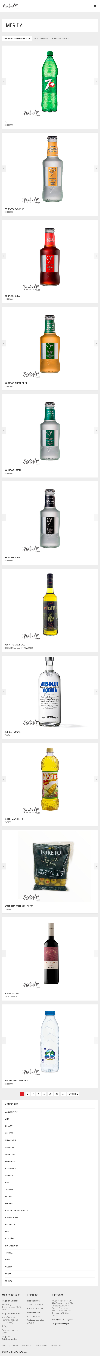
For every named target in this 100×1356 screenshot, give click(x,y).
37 (63, 1094)
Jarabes (9, 1189)
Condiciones (41, 1345)
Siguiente (73, 1094)
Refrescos (9, 125)
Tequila (8, 1253)
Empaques (10, 1161)
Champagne (10, 1140)
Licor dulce (21, 648)
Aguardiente (11, 1112)
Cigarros (9, 1147)
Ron (7, 1231)
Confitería (10, 1154)
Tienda (14, 1345)
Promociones (11, 1217)
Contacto (56, 1345)
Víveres (8, 822)
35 (50, 1094)
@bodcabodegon (62, 1323)
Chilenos (13, 997)
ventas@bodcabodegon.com (63, 1319)
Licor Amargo (10, 648)
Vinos (7, 997)
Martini (8, 1203)
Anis (7, 1119)
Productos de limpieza (16, 1210)
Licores (30, 648)
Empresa (26, 1345)
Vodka (7, 735)
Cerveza (9, 1133)
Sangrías (9, 1238)
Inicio (4, 1345)
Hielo (7, 1182)
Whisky (8, 1281)
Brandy (8, 1126)
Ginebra (9, 1175)
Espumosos (10, 1168)
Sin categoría (11, 1246)
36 (57, 1094)
